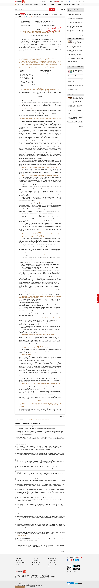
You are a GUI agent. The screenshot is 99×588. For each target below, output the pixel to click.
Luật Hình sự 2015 (43, 586)
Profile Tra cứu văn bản (20, 562)
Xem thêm (63, 510)
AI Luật (73, 4)
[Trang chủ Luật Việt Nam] (20, 1)
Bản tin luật (59, 4)
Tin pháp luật (52, 4)
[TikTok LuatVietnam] (73, 560)
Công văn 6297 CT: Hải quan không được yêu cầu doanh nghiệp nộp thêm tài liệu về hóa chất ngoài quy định (78, 100)
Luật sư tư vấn (67, 4)
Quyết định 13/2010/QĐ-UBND (29, 419)
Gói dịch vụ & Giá (64, 1)
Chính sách (24, 535)
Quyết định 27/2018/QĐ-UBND (42, 419)
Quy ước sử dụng (51, 562)
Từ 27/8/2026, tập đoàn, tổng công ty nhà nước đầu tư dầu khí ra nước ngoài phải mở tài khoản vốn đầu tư (75, 122)
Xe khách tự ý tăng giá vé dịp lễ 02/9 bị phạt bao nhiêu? (78, 42)
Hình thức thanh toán (52, 560)
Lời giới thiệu (18, 558)
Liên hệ (17, 564)
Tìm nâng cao (62, 9)
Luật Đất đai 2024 (35, 586)
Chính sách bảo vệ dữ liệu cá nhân (54, 566)
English (72, 1)
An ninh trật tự (19, 548)
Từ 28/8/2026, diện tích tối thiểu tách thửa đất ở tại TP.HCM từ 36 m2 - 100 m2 (75, 112)
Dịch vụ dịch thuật (35, 564)
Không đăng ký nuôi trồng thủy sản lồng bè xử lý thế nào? (78, 72)
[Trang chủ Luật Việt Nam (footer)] (20, 572)
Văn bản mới (20, 4)
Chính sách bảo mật (52, 564)
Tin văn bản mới (43, 4)
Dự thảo (36, 4)
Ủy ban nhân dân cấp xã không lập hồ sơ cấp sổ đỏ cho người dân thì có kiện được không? (75, 32)
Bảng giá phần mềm (52, 558)
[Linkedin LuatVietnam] (78, 560)
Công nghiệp (19, 535)
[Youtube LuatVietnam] (71, 560)
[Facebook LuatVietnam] (67, 560)
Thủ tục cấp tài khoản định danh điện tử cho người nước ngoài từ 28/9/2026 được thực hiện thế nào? (75, 60)
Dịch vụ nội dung (35, 566)
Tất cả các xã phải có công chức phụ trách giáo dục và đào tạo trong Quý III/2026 (75, 106)
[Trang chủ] (15, 4)
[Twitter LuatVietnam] (76, 560)
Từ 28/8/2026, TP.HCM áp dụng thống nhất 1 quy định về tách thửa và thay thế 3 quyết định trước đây (75, 117)
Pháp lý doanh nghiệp (36, 562)
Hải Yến (62, 416)
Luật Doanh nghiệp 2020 (27, 586)
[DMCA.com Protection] (78, 583)
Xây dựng (18, 542)
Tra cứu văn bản (28, 4)
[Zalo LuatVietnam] (69, 560)
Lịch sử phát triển (19, 560)
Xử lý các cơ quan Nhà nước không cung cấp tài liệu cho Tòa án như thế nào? (75, 22)
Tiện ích (79, 4)
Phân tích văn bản (35, 560)
